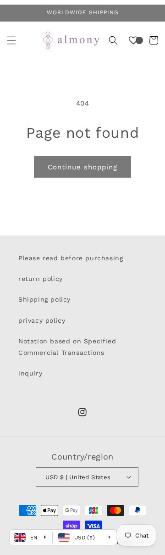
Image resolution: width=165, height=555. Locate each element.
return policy (40, 278)
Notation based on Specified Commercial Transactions (67, 346)
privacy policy (41, 320)
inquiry (30, 373)
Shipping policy (44, 299)
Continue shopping (82, 167)
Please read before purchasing (70, 258)
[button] (11, 40)
